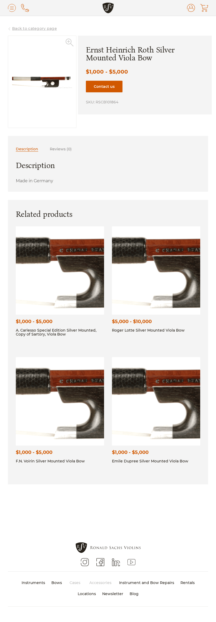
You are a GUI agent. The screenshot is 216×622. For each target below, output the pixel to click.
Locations (87, 593)
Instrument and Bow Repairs (146, 582)
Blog (134, 593)
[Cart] (204, 8)
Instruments (33, 582)
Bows (56, 582)
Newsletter (112, 593)
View (60, 270)
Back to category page (34, 28)
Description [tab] (27, 148)
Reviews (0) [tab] (61, 148)
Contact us (104, 86)
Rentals (187, 582)
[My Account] (191, 8)
